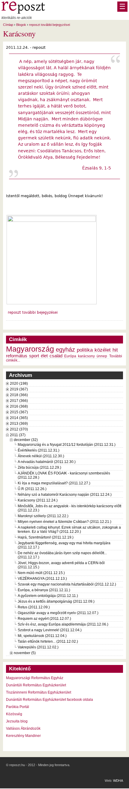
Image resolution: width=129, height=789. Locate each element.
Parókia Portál (17, 707)
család (56, 355)
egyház (65, 349)
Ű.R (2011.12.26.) (32, 489)
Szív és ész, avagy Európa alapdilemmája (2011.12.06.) (63, 624)
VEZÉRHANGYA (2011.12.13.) (42, 578)
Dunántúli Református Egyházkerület (36, 685)
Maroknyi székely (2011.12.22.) (43, 516)
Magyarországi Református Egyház (34, 678)
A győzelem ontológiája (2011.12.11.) (48, 596)
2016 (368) (19, 406)
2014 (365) (19, 418)
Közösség (14, 714)
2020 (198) (19, 383)
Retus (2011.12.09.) (34, 607)
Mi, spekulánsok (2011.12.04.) (42, 636)
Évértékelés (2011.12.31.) (38, 450)
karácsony (86, 356)
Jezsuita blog (17, 721)
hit (115, 350)
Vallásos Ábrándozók (23, 728)
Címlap (8, 24)
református (16, 355)
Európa (70, 356)
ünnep (102, 356)
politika (85, 350)
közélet (102, 350)
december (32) (26, 440)
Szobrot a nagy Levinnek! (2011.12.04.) (50, 630)
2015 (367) (19, 412)
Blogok (21, 24)
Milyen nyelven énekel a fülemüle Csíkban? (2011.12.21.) (64, 522)
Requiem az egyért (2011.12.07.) (44, 619)
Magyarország (30, 349)
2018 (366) (19, 395)
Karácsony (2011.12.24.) (38, 500)
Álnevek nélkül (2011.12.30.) (41, 456)
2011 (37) (18, 435)
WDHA (118, 780)
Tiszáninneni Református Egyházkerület (38, 692)
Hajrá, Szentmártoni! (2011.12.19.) (46, 537)
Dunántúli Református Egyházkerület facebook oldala (49, 699)
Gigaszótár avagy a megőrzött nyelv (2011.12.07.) (58, 613)
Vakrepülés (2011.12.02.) (38, 647)
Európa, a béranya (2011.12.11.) (44, 590)
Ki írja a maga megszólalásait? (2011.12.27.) (54, 483)
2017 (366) (19, 401)
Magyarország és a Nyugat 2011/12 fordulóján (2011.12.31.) (67, 445)
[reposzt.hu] (23, 12)
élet (44, 355)
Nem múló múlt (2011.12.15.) (41, 573)
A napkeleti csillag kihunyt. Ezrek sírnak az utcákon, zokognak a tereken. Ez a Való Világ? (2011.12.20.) (69, 529)
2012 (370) (19, 429)
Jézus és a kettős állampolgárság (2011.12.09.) (56, 601)
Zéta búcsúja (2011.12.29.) (39, 467)
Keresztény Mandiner (23, 736)
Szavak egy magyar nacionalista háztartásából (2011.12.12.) (67, 584)
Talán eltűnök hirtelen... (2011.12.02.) (48, 641)
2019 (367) (19, 389)
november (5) (25, 653)
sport (34, 355)
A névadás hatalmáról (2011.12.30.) (47, 462)
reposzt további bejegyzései (49, 24)
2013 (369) (19, 423)
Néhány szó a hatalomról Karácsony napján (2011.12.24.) (65, 494)
